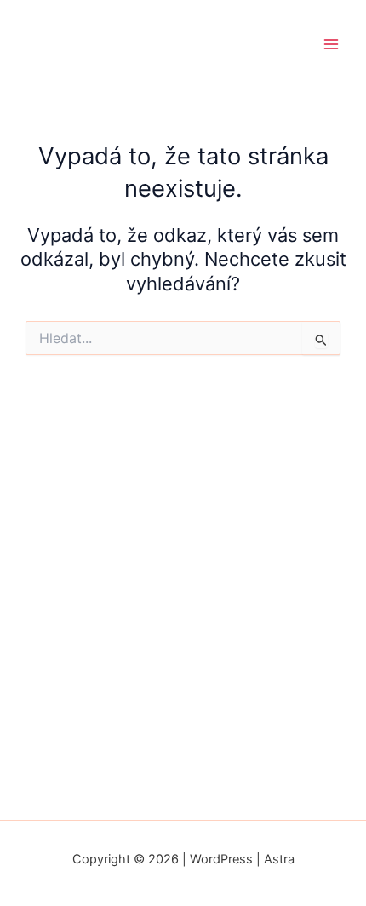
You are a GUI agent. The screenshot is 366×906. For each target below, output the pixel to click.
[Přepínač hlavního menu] (331, 44)
